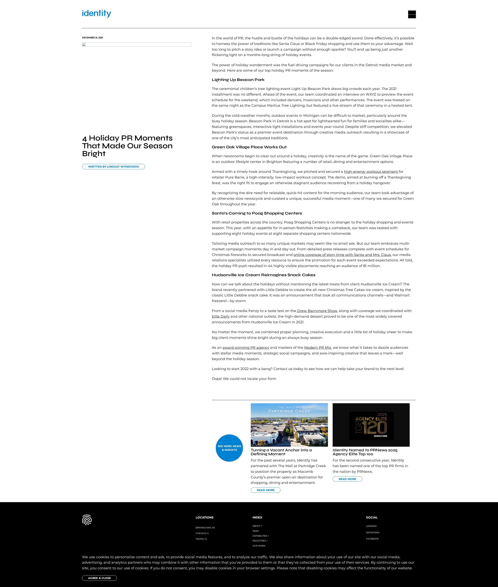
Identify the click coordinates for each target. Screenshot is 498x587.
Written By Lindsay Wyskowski (113, 166)
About (257, 526)
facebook (372, 538)
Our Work (259, 545)
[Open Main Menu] (412, 14)
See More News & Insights (229, 448)
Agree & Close (99, 578)
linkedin (371, 526)
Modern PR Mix (317, 347)
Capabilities (261, 535)
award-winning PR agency (246, 347)
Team (256, 531)
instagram (373, 532)
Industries (260, 540)
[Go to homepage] (96, 14)
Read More (265, 490)
